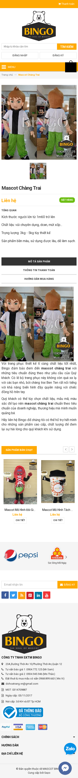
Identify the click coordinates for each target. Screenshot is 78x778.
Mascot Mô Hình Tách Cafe (23, 509)
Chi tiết (21, 520)
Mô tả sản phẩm (39, 261)
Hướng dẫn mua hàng (39, 278)
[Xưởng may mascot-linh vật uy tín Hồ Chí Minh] (39, 26)
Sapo (47, 772)
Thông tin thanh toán (39, 270)
